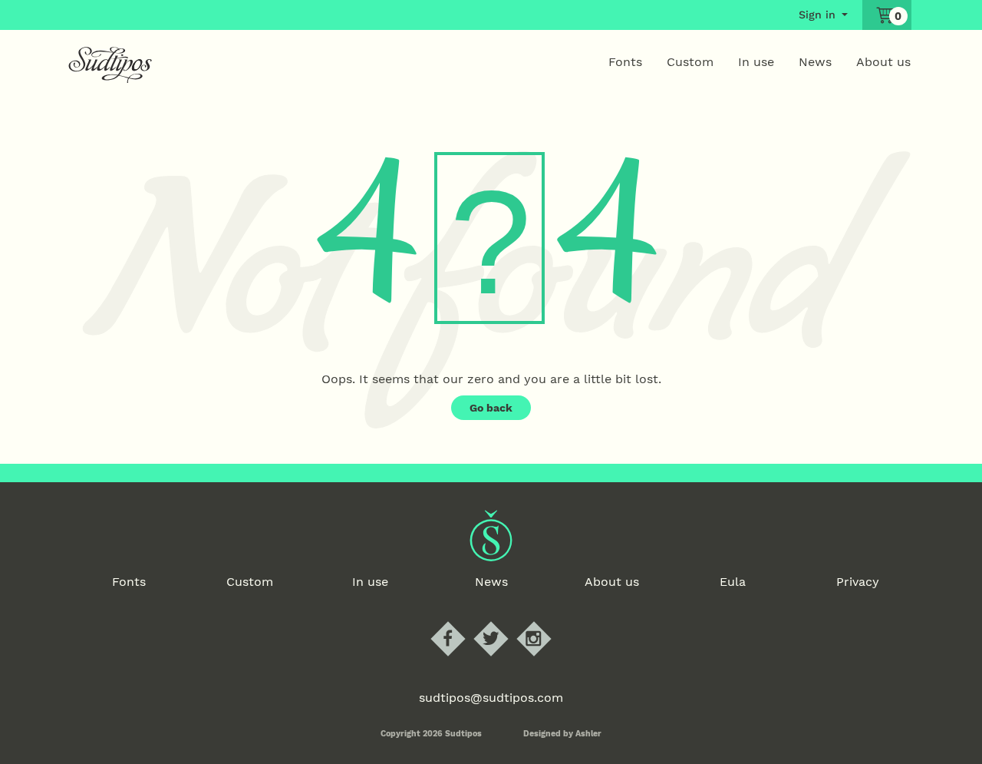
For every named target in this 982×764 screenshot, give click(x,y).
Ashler (588, 734)
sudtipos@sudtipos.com (491, 697)
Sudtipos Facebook (460, 621)
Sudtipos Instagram (546, 621)
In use (756, 62)
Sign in (817, 14)
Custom (690, 62)
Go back (491, 408)
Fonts (625, 62)
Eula (733, 581)
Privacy (857, 581)
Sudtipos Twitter (503, 621)
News (815, 62)
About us (883, 62)
